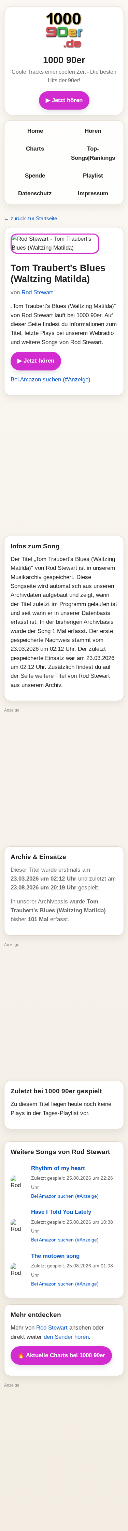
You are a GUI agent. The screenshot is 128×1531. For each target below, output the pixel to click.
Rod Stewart (37, 292)
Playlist (93, 175)
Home (35, 131)
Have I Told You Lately (61, 1212)
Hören (93, 131)
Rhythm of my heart (58, 1168)
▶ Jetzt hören (64, 100)
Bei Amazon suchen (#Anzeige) (50, 379)
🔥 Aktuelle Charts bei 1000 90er (61, 1355)
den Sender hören (66, 1337)
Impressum (93, 193)
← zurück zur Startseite (30, 218)
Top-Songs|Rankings (93, 153)
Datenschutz (35, 193)
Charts (35, 148)
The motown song (55, 1256)
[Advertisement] (64, 466)
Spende (35, 175)
